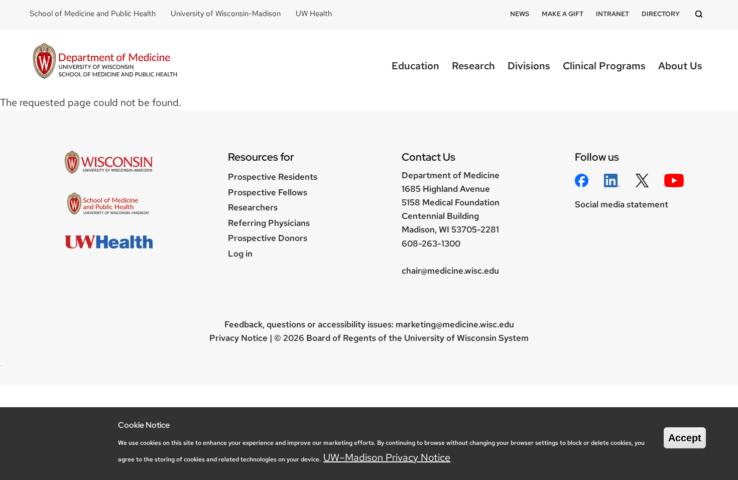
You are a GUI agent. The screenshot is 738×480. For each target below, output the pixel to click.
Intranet (612, 14)
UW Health (314, 14)
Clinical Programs (604, 65)
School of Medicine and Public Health (93, 14)
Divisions (529, 65)
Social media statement (621, 204)
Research (473, 65)
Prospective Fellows (267, 192)
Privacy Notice (238, 337)
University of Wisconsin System (466, 337)
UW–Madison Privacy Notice (386, 457)
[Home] (105, 62)
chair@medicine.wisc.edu (450, 270)
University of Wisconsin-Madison (226, 14)
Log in (240, 253)
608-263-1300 (431, 243)
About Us (680, 65)
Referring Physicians (269, 222)
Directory (661, 14)
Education (415, 65)
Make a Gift (562, 14)
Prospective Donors (267, 238)
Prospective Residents (272, 176)
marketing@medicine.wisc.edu (455, 324)
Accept (684, 437)
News (519, 14)
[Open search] (700, 15)
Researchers (253, 207)
